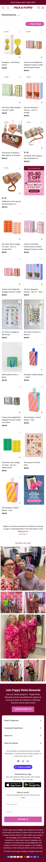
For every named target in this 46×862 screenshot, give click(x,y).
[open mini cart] (42, 7)
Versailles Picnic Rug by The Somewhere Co (33, 157)
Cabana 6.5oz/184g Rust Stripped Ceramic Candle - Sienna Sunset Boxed (34, 64)
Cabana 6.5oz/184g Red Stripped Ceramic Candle (11, 290)
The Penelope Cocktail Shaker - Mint (32, 418)
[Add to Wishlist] (19, 32)
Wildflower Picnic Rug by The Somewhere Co (11, 202)
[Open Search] (8, 7)
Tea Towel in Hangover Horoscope (10, 333)
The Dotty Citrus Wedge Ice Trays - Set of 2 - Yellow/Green (11, 465)
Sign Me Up (23, 819)
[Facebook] (18, 761)
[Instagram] (28, 761)
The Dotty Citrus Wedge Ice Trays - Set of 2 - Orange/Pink (11, 246)
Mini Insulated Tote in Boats (10, 376)
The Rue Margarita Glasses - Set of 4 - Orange (31, 110)
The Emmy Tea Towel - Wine (32, 463)
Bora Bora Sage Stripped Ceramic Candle (11, 108)
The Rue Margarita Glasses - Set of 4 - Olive (33, 290)
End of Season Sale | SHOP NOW (23, 2)
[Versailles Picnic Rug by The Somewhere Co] (25, 152)
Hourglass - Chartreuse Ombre (11, 63)
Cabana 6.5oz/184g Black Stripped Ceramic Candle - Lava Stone (12, 419)
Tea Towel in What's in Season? (32, 333)
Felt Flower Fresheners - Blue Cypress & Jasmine (11, 154)
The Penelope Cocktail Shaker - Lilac (10, 509)
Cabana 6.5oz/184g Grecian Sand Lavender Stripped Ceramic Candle (33, 246)
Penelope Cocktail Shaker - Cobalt (33, 376)
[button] (23, 568)
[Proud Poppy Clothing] (23, 8)
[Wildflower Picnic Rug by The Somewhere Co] (27, 152)
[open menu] (3, 7)
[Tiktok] (23, 761)
